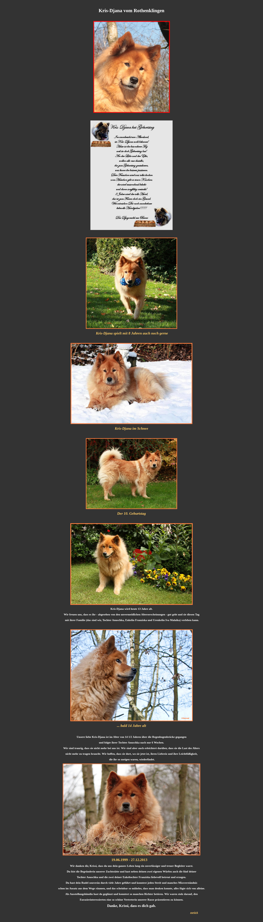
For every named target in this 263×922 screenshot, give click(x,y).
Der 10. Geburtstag (131, 513)
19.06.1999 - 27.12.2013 (129, 860)
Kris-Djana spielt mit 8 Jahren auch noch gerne (132, 333)
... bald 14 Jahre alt (131, 726)
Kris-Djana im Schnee (131, 428)
